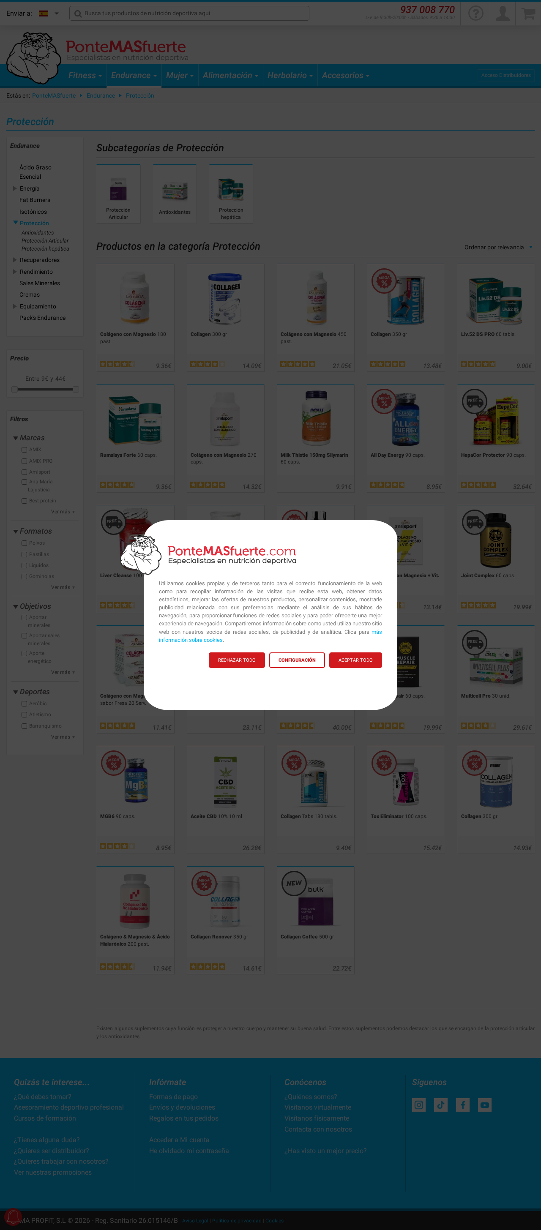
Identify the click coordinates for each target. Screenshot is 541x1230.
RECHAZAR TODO (237, 660)
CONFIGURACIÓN (297, 660)
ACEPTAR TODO (356, 660)
